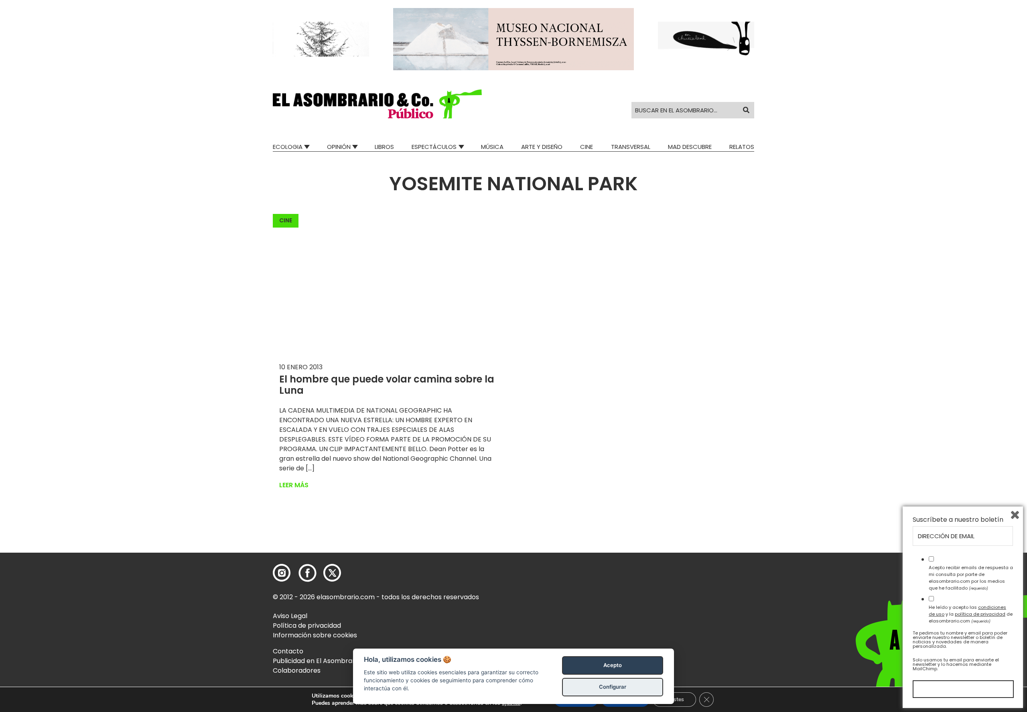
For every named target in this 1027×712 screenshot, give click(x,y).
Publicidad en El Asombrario (316, 660)
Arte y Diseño (541, 146)
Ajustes (674, 699)
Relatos (741, 146)
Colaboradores (297, 670)
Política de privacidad (307, 625)
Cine (586, 146)
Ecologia (287, 146)
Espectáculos (434, 146)
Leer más (294, 485)
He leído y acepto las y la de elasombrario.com (971, 614)
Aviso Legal (290, 615)
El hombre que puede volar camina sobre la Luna (386, 384)
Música (492, 146)
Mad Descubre (690, 146)
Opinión (339, 146)
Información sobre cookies (315, 635)
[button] (377, 104)
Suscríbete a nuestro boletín (958, 520)
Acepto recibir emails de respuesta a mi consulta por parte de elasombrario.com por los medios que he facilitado (971, 577)
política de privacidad (980, 614)
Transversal (630, 146)
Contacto (288, 651)
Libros (384, 146)
